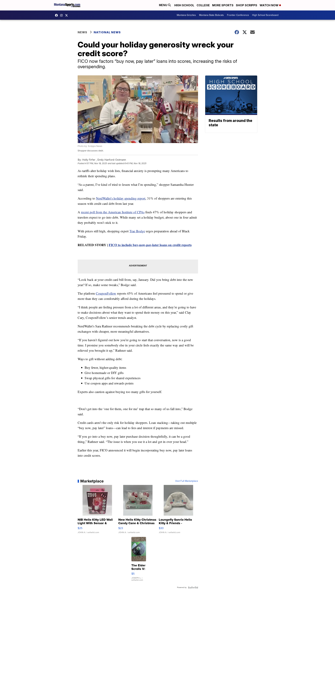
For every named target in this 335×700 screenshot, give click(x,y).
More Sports (222, 5)
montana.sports (62, 15)
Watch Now (269, 5)
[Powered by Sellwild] (193, 587)
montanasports (57, 15)
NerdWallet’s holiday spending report (120, 198)
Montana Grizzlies (186, 15)
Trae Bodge (137, 231)
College (203, 5)
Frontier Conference (238, 15)
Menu (163, 5)
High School (184, 5)
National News (107, 32)
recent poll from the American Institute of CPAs (112, 212)
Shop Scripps (246, 5)
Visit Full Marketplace (186, 481)
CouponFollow (106, 293)
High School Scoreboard (265, 15)
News (82, 32)
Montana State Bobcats (211, 15)
